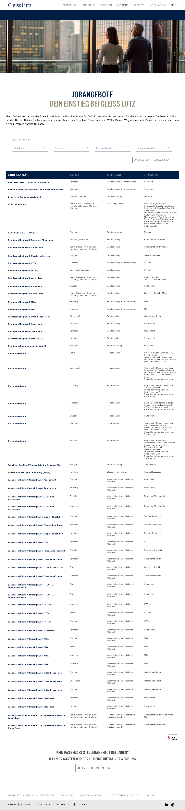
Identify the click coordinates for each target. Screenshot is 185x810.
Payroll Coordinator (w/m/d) (21, 233)
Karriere (122, 5)
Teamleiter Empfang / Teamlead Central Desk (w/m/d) (34, 465)
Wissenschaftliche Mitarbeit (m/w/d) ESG (28, 542)
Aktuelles (69, 5)
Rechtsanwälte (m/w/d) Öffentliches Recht (29, 317)
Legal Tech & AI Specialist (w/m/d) (24, 197)
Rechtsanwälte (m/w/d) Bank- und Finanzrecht (31, 240)
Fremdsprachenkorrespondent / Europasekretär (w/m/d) (35, 189)
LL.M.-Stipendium (17, 204)
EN (175, 5)
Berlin (30, 795)
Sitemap (82, 804)
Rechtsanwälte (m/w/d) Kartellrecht (25, 286)
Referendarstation (17, 353)
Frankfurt (67, 795)
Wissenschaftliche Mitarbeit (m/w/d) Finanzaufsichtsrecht (36, 551)
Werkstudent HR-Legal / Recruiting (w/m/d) (29, 472)
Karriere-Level (114, 175)
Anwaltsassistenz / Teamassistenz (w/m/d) (29, 182)
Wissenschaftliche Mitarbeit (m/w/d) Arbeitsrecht (32, 480)
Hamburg (84, 795)
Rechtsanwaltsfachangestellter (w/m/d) (27, 346)
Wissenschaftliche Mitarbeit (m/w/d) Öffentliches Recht (35, 673)
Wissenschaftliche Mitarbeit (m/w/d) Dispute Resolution (35, 517)
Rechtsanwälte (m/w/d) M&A (22, 302)
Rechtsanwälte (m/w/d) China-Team (25, 247)
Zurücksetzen (141, 160)
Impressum (43, 804)
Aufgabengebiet (151, 175)
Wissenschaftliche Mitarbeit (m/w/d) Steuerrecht (31, 698)
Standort (74, 175)
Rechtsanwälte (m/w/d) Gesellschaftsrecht (29, 256)
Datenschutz (64, 804)
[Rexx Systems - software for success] (172, 738)
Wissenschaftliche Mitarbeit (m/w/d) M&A (28, 639)
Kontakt (26, 804)
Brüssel (136, 795)
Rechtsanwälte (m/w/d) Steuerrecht (25, 324)
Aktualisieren (161, 160)
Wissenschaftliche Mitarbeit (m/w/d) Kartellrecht (31, 630)
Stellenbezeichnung (18, 175)
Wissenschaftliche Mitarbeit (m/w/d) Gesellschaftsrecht (35, 559)
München (101, 795)
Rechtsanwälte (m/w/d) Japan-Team (25, 278)
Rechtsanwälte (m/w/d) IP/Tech (23, 263)
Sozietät (139, 5)
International (159, 5)
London (151, 795)
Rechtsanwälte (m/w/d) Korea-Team (25, 293)
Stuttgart (118, 795)
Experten (106, 5)
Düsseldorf (47, 795)
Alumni (12, 804)
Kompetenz (88, 5)
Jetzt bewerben (94, 768)
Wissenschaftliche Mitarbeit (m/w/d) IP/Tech (29, 605)
